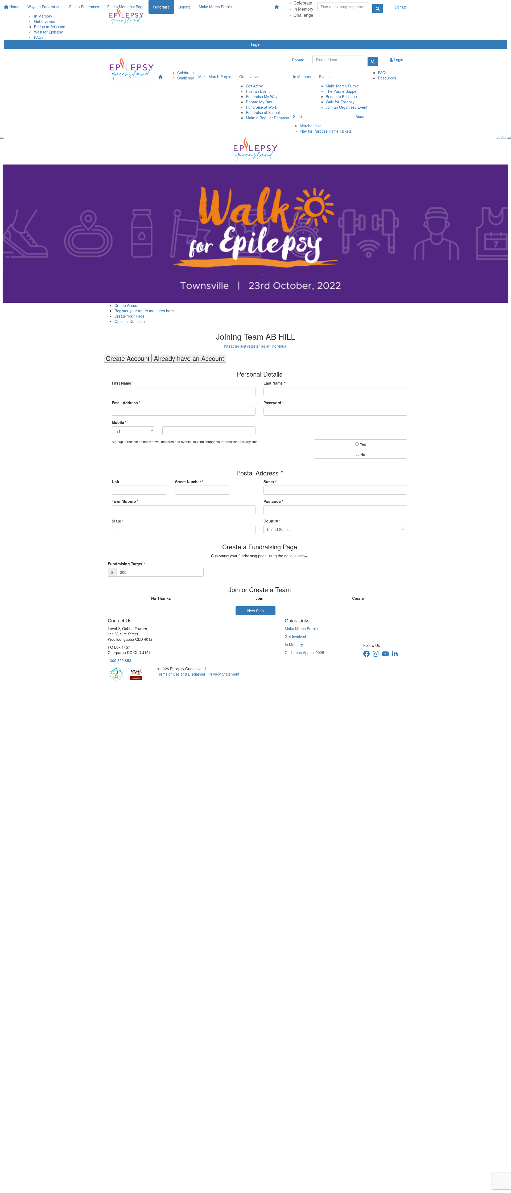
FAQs (38, 37)
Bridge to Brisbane (341, 96)
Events (325, 76)
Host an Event (258, 91)
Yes (362, 444)
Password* (273, 402)
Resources (387, 78)
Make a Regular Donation (267, 117)
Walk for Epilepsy (340, 101)
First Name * (123, 383)
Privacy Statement (224, 674)
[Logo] (126, 16)
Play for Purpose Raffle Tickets (326, 131)
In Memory (303, 9)
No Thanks (161, 598)
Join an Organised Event (346, 107)
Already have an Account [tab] (189, 358)
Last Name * (274, 383)
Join (259, 598)
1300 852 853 (119, 660)
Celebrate (185, 72)
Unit (115, 481)
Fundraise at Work (261, 107)
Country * (272, 521)
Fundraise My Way (261, 96)
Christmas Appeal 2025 (304, 652)
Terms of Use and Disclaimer (181, 674)
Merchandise (311, 125)
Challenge (303, 15)
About (360, 116)
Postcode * (273, 501)
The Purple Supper (342, 91)
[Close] (509, 138)
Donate (401, 7)
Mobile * (119, 422)
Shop (297, 116)
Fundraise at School (263, 112)
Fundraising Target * (126, 563)
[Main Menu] (2, 138)
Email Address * (126, 402)
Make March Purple (214, 76)
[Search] (373, 61)
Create (358, 598)
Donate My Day (259, 101)
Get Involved (250, 76)
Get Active (254, 85)
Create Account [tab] (128, 358)
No (362, 454)
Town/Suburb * (125, 501)
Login (255, 44)
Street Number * (189, 481)
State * (117, 521)
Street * (270, 481)
